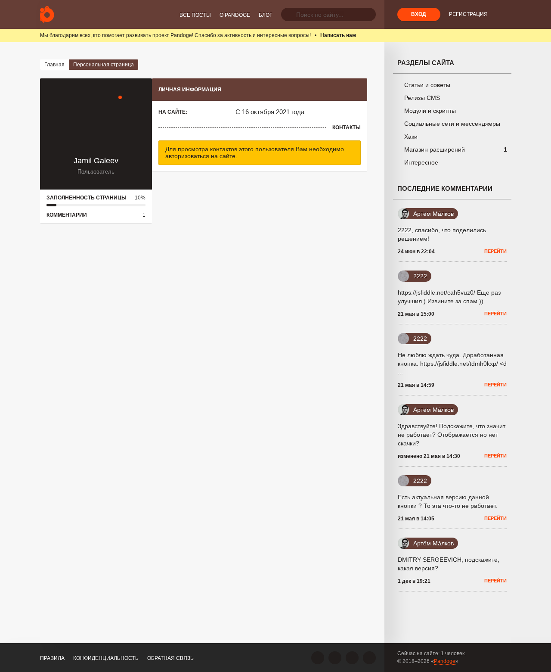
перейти (495, 251)
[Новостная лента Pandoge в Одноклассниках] (334, 657)
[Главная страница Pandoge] (47, 14)
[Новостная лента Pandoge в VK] (317, 657)
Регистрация (468, 14)
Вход (418, 14)
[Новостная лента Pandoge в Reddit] (352, 657)
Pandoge (444, 661)
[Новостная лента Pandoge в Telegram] (369, 657)
